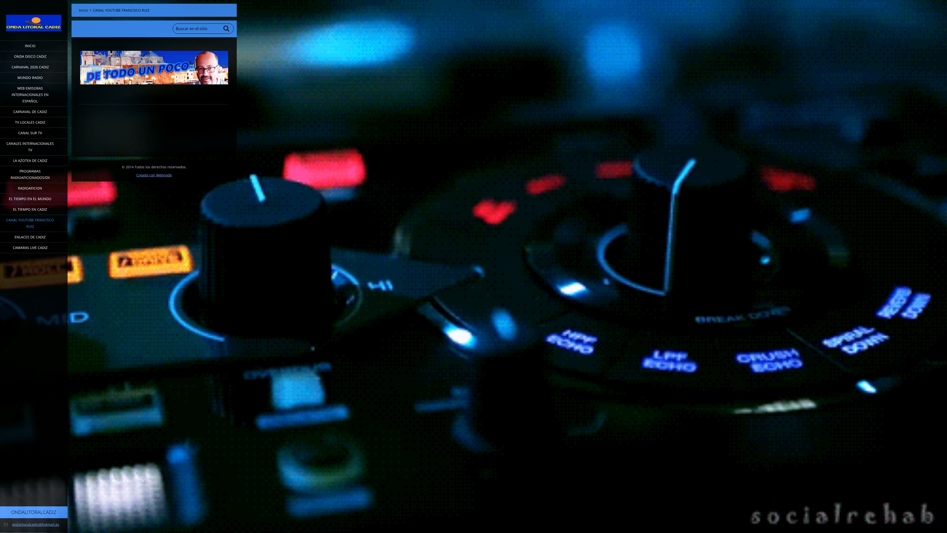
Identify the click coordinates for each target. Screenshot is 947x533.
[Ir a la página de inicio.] (34, 17)
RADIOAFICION (30, 188)
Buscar (226, 28)
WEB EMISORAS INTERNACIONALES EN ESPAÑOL (30, 94)
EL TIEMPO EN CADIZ (30, 209)
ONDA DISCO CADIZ (30, 56)
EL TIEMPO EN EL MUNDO (30, 198)
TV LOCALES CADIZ (30, 122)
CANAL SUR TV (30, 133)
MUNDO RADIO (30, 77)
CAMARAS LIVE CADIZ (30, 247)
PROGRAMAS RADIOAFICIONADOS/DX (30, 174)
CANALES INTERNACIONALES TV (30, 146)
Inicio (30, 45)
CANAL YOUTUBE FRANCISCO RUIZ (30, 223)
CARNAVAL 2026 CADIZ (30, 67)
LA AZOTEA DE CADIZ (30, 160)
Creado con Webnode (154, 175)
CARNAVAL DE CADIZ (30, 111)
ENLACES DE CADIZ (30, 237)
